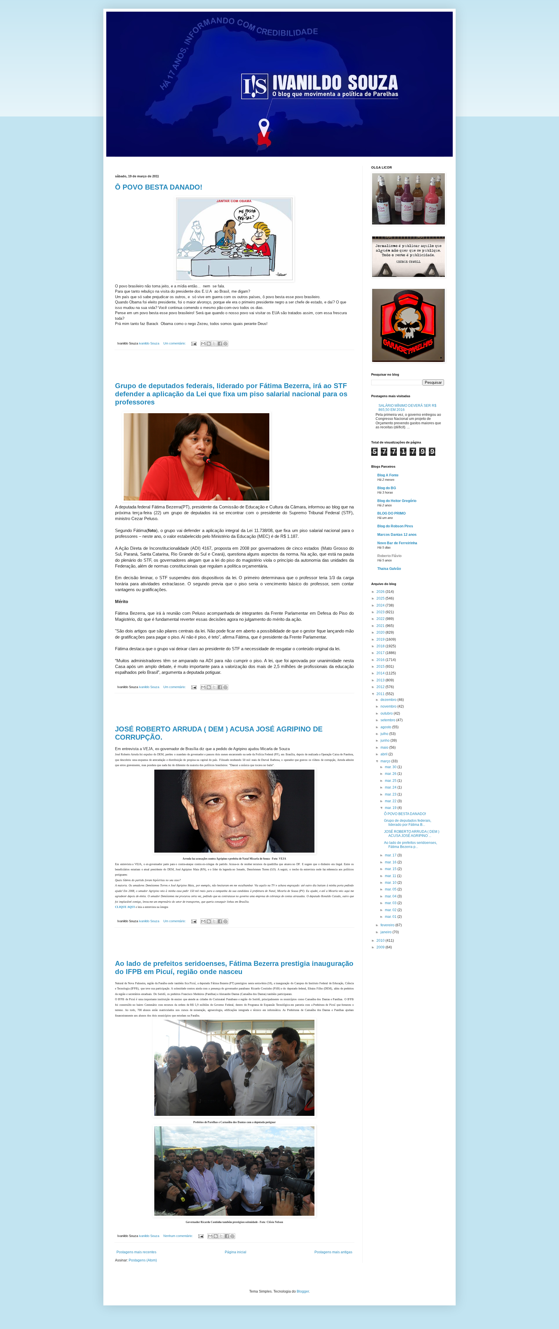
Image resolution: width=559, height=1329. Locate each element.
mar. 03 (391, 903)
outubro (387, 713)
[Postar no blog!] (209, 344)
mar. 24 (391, 787)
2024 (380, 605)
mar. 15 (391, 869)
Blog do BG (386, 488)
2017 (380, 653)
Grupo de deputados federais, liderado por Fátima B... (407, 823)
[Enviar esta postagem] (193, 343)
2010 (380, 941)
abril (384, 754)
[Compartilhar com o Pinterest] (225, 344)
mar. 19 (391, 808)
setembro (388, 720)
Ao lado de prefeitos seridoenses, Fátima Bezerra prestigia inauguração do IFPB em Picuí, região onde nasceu (234, 967)
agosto (386, 727)
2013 (380, 680)
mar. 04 (391, 896)
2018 (380, 646)
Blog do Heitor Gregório (396, 501)
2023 (380, 612)
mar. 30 (391, 767)
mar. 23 (391, 794)
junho (385, 740)
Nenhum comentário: (178, 1236)
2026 (380, 592)
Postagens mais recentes (136, 1252)
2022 (380, 619)
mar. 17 (391, 855)
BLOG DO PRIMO (391, 513)
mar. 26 (391, 774)
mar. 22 (391, 801)
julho (385, 734)
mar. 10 (391, 883)
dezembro (389, 700)
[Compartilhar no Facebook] (220, 344)
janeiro (386, 932)
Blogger (303, 1291)
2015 (380, 666)
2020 (380, 632)
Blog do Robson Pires (395, 526)
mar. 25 (391, 781)
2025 (380, 598)
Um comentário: (175, 343)
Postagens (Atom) (143, 1260)
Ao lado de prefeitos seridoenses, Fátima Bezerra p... (410, 845)
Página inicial (235, 1252)
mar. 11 (391, 876)
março (386, 761)
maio (385, 747)
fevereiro (388, 925)
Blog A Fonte (388, 475)
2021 (380, 626)
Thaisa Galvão (389, 569)
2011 (380, 694)
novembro (389, 706)
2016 (380, 660)
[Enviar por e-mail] (203, 344)
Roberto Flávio (389, 556)
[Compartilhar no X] (214, 344)
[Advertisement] (234, 366)
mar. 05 (391, 889)
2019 (380, 639)
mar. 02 (391, 910)
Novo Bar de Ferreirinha (397, 543)
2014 (380, 673)
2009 (380, 947)
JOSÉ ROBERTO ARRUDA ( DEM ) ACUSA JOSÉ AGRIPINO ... (411, 834)
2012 (380, 687)
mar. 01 (391, 917)
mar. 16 (391, 862)
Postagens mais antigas (333, 1252)
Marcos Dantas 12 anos (397, 535)
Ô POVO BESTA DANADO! (158, 187)
